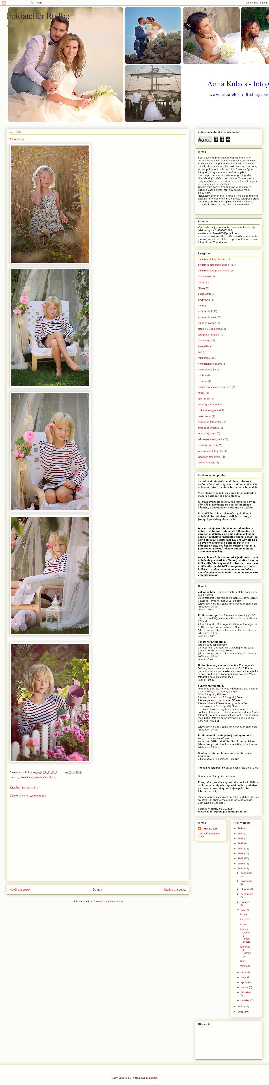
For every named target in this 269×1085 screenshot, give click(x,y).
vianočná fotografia (209, 456)
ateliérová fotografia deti (212, 259)
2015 (241, 858)
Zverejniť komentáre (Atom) (108, 901)
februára (246, 992)
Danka (244, 924)
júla (243, 910)
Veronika (245, 965)
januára (245, 1000)
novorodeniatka (207, 369)
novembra (247, 880)
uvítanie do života (208, 445)
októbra (245, 889)
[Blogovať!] (70, 772)
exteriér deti (27, 777)
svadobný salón (207, 433)
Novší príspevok (20, 889)
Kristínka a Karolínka (245, 951)
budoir (201, 282)
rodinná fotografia (208, 410)
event (201, 305)
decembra (247, 872)
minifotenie (204, 357)
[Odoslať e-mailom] (66, 772)
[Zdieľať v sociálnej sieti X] (73, 772)
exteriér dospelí (207, 317)
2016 (241, 853)
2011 (241, 1011)
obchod (202, 375)
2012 (241, 1006)
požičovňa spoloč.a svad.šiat (214, 386)
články (201, 288)
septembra (247, 893)
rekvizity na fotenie (209, 404)
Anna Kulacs (210, 828)
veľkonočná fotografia (210, 451)
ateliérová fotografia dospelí (214, 264)
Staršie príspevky (175, 889)
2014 (241, 863)
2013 (241, 868)
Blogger (153, 1077)
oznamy (202, 381)
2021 (241, 833)
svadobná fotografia (209, 421)
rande (201, 392)
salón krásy (204, 416)
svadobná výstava (208, 427)
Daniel (243, 914)
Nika (242, 960)
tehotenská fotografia (210, 439)
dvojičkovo (204, 299)
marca (245, 987)
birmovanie (204, 276)
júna (243, 972)
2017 (241, 848)
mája (244, 977)
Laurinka (245, 919)
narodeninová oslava (210, 363)
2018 (241, 843)
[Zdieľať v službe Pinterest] (80, 772)
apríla (244, 982)
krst (200, 352)
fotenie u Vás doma (45, 777)
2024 (241, 828)
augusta (245, 902)
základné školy (206, 462)
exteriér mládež (207, 322)
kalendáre (204, 346)
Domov (97, 889)
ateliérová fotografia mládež (214, 270)
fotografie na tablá (208, 334)
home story (204, 340)
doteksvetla (204, 293)
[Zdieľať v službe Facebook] (77, 772)
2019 (241, 838)
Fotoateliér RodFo (38, 15)
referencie (204, 398)
